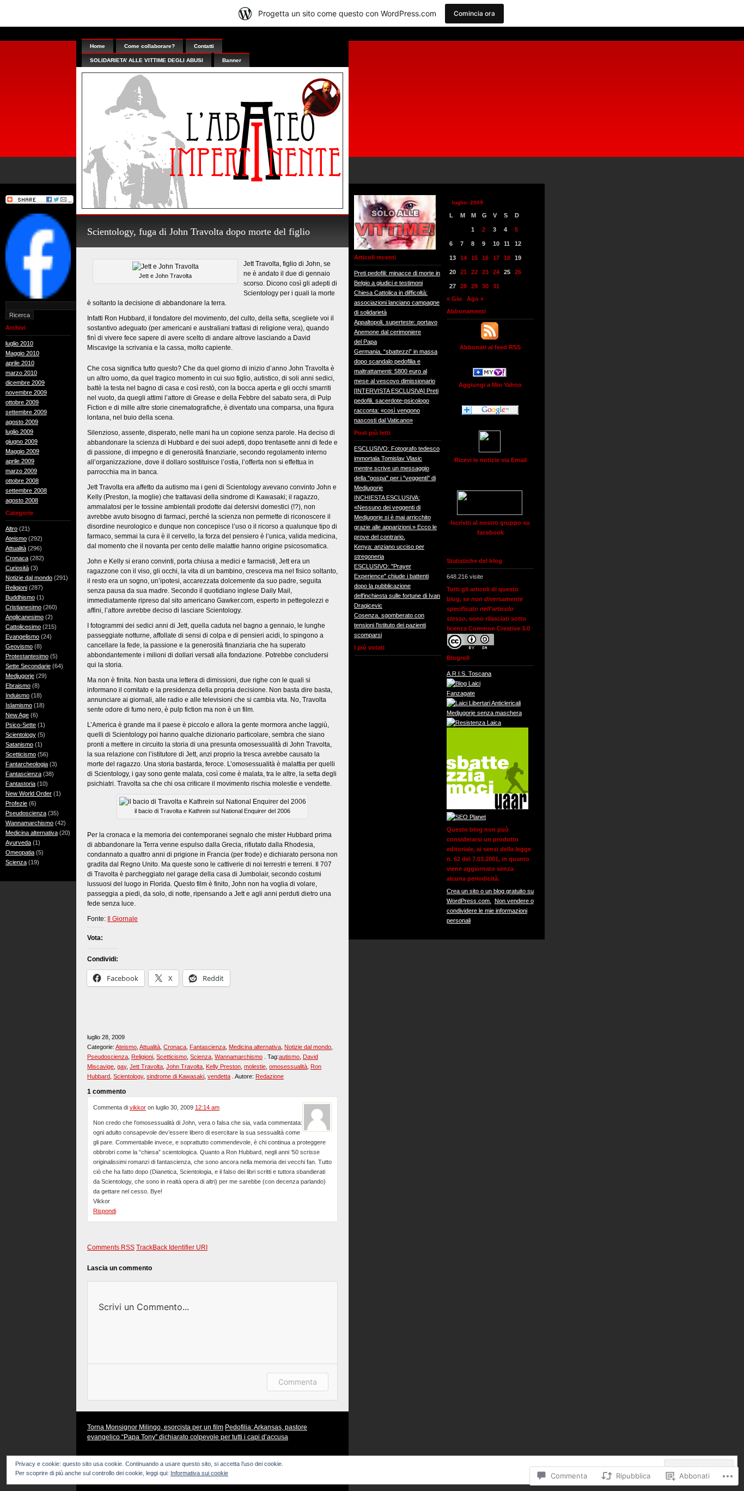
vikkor (138, 1107)
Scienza (16, 862)
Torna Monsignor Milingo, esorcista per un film (155, 1427)
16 (485, 257)
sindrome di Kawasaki (175, 1076)
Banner (231, 60)
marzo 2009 (21, 471)
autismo (289, 1056)
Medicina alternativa (31, 832)
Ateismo (16, 538)
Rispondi (104, 1211)
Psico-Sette (20, 725)
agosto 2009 (21, 422)
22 (474, 272)
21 (463, 272)
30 (485, 286)
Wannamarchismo (29, 823)
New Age (17, 715)
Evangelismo (22, 636)
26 (518, 272)
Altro (11, 528)
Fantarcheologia (26, 764)
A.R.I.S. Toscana (469, 673)
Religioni (16, 587)
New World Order (28, 793)
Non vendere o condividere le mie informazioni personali (490, 911)
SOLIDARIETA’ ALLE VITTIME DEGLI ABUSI (146, 60)
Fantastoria (20, 783)
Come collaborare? (149, 46)
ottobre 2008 (22, 480)
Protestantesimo (26, 656)
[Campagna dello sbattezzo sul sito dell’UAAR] (487, 807)
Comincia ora (474, 13)
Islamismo (18, 705)
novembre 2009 (26, 392)
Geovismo (19, 646)
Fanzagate (461, 693)
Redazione (269, 1076)
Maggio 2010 (22, 353)
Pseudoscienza (25, 813)
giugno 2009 (21, 441)
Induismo (17, 695)
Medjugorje (19, 675)
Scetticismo (20, 754)
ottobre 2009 (22, 402)
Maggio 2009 (22, 451)
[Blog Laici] (463, 683)
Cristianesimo (23, 607)
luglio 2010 (19, 343)
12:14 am (207, 1107)
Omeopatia (19, 852)
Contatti (204, 46)
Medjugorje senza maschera (484, 713)
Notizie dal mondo (28, 577)
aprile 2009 (19, 461)
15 (474, 257)
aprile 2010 (19, 363)
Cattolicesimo (23, 626)
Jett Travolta (146, 1066)
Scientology (20, 734)
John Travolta (184, 1066)
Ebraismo (18, 685)
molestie (255, 1066)
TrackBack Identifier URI (172, 1247)
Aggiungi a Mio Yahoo (490, 384)
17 (496, 257)
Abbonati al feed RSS (490, 347)
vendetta (219, 1076)
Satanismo (19, 744)
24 (496, 272)
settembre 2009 (26, 412)
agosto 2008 (21, 500)
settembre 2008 (26, 490)
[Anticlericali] (484, 703)
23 (485, 272)
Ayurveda (18, 842)
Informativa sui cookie (199, 1473)
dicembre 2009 (25, 382)
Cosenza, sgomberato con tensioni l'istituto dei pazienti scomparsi (390, 625)
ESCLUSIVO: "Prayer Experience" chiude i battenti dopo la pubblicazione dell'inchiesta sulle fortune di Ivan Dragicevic (397, 586)
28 (463, 286)
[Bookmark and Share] (39, 201)
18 (507, 257)
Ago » (475, 298)
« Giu (454, 298)
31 (496, 286)
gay (121, 1066)
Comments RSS (111, 1247)
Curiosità (17, 568)
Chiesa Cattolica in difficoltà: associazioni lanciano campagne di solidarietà (397, 302)
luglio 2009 (19, 431)
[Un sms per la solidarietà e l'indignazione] (38, 296)
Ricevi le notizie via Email (490, 460)
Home (97, 46)
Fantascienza (23, 774)
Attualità (15, 548)
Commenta (297, 1381)
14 (463, 257)
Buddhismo (20, 597)
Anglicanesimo (24, 617)
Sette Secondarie (28, 666)
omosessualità (288, 1066)
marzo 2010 (21, 372)
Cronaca (16, 558)
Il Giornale (122, 919)
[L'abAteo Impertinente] (490, 375)
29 (474, 286)
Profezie (16, 803)
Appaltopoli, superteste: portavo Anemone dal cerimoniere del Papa (395, 332)
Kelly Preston (223, 1066)
